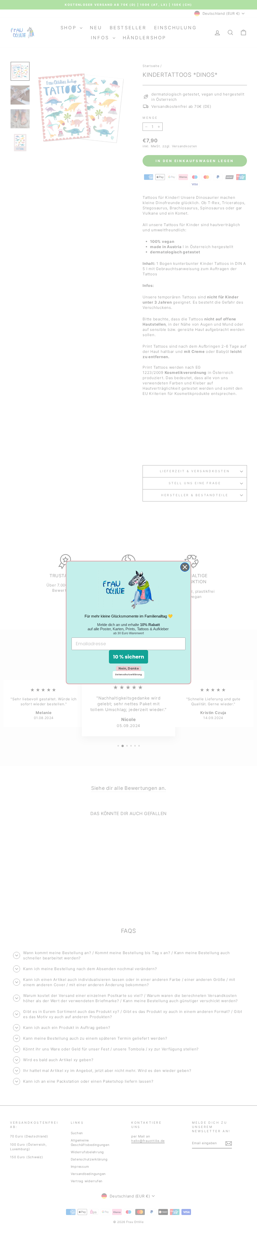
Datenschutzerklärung (128, 674)
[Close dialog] (184, 567)
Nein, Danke (128, 668)
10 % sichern (128, 656)
